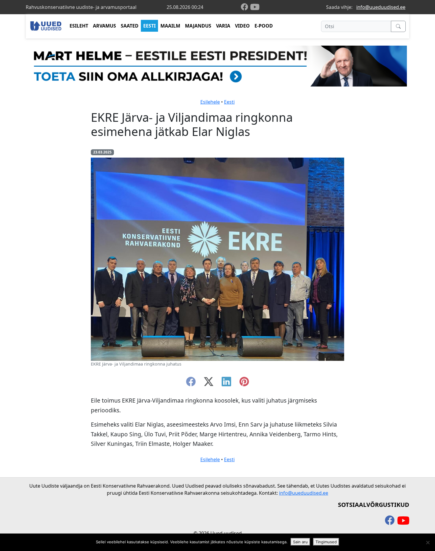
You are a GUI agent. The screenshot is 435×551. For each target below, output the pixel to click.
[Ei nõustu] (428, 542)
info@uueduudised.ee (380, 7)
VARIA (223, 26)
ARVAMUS (104, 26)
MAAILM (170, 26)
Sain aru (300, 541)
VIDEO (242, 26)
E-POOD (263, 26)
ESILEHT (79, 26)
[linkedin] (226, 383)
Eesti (229, 102)
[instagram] (244, 383)
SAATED (129, 26)
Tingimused (326, 541)
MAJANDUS (198, 26)
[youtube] (254, 7)
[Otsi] (398, 26)
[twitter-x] (208, 383)
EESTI (149, 26)
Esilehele (210, 102)
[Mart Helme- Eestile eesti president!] (217, 65)
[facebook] (245, 7)
